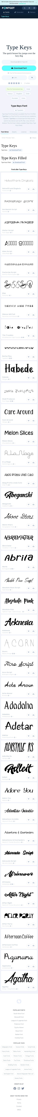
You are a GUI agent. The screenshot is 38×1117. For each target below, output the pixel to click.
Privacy (19, 1099)
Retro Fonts (6, 1060)
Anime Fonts (28, 1069)
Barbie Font (19, 1034)
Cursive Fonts (20, 1047)
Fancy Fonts (5, 1051)
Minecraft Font (19, 1017)
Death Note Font (19, 1013)
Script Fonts (31, 1047)
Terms (19, 1103)
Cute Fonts (6, 1056)
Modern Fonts (18, 1056)
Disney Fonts (18, 1078)
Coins (23, 98)
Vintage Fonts (29, 1056)
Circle (27, 94)
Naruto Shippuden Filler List (25, 1074)
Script (28, 89)
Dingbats (19, 94)
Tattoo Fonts (17, 1051)
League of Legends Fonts (12, 1069)
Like (15, 77)
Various (10, 94)
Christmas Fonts (29, 1060)
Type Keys (5, 116)
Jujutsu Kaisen (19, 1027)
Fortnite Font (19, 1038)
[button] (29, 8)
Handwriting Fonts (29, 1051)
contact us (22, 3)
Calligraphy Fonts (7, 1047)
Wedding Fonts (12, 1065)
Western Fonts (24, 1065)
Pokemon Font (19, 1024)
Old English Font (8, 1074)
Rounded (15, 98)
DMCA (19, 1110)
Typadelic (20, 110)
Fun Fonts (17, 1060)
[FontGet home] (8, 8)
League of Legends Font (19, 1020)
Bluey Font (19, 1031)
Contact (19, 1106)
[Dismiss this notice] (36, 2)
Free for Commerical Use (15, 89)
